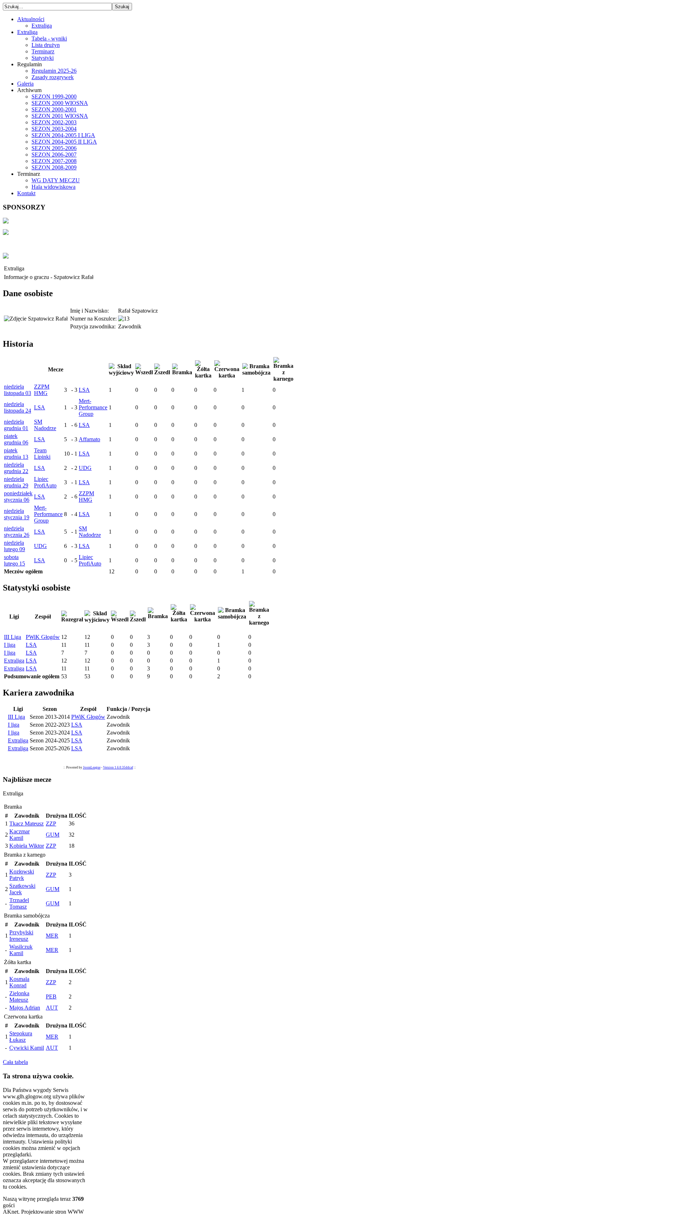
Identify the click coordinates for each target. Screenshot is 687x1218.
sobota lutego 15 (14, 560)
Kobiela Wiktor (26, 846)
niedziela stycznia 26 (16, 531)
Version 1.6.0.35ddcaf (118, 767)
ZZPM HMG (41, 390)
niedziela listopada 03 (17, 390)
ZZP (51, 823)
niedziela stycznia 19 (16, 514)
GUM (52, 835)
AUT (52, 1008)
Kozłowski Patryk (21, 874)
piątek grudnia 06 (16, 439)
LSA (84, 390)
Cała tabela (15, 1062)
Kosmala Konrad (19, 982)
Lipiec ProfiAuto (45, 482)
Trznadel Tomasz (19, 903)
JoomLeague (92, 767)
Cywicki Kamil (26, 1048)
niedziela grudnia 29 (16, 482)
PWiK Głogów (43, 637)
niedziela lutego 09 (14, 546)
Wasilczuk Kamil (21, 950)
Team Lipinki (42, 453)
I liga (9, 645)
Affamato (89, 439)
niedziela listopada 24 (17, 407)
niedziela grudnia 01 (16, 425)
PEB (51, 996)
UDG (85, 468)
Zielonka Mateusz (19, 996)
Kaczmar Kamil (19, 834)
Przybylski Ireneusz (21, 935)
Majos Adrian (24, 1008)
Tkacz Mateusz (26, 823)
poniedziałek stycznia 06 (18, 496)
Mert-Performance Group (93, 407)
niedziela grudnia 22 (16, 468)
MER (52, 936)
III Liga (12, 637)
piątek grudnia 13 (16, 453)
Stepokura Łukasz (20, 1036)
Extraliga (14, 661)
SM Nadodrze (45, 425)
